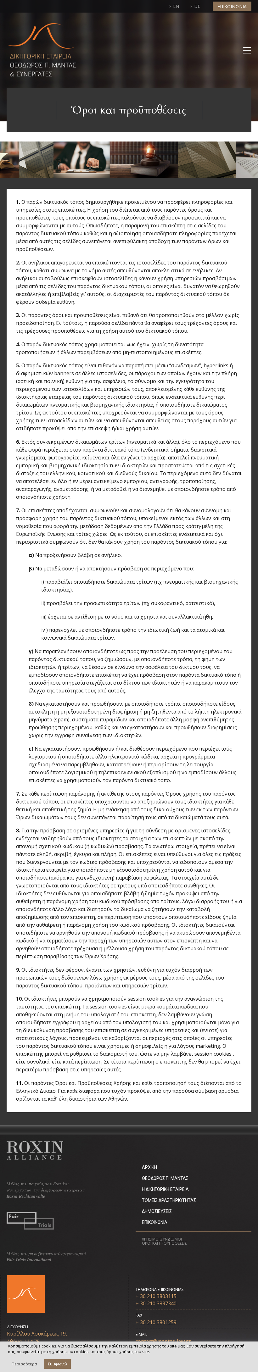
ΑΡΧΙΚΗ (149, 1167)
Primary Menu (245, 50)
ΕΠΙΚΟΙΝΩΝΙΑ (232, 6)
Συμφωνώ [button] (57, 1364)
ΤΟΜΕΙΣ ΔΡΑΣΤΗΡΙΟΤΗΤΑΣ (169, 1200)
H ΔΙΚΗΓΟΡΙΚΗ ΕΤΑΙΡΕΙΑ (165, 1189)
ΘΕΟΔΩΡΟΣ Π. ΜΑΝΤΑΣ (165, 1178)
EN (176, 6)
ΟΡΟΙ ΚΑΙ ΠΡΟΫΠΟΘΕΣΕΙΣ (164, 1243)
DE (197, 6)
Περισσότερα (24, 1364)
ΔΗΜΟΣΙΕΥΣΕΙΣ (157, 1211)
